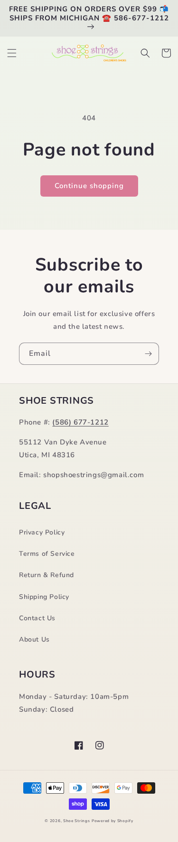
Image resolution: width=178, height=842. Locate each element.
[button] (11, 53)
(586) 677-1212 (80, 422)
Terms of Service (47, 553)
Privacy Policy (42, 532)
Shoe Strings (76, 821)
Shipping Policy (44, 596)
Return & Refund (46, 574)
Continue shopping (89, 185)
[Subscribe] (148, 354)
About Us (34, 639)
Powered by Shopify (112, 821)
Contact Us (37, 618)
